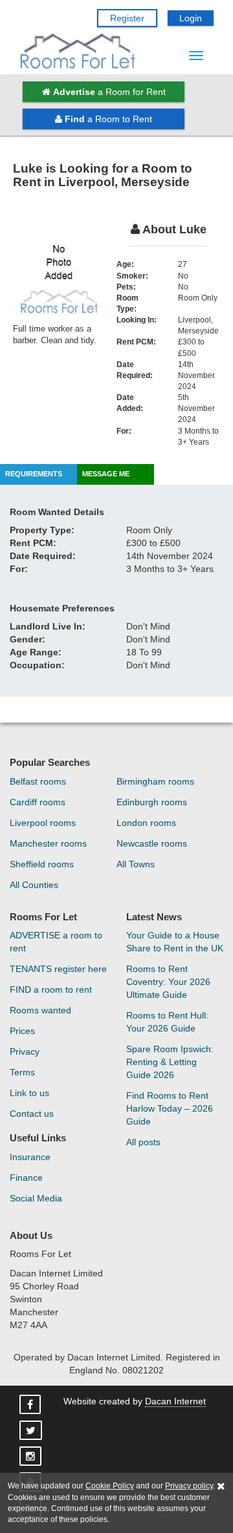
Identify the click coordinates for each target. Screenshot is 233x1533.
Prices (22, 1031)
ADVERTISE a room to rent (56, 941)
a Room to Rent (108, 119)
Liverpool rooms (43, 823)
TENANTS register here (58, 969)
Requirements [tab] (33, 474)
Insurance (30, 1157)
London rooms (146, 823)
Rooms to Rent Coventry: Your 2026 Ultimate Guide (168, 982)
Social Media (36, 1198)
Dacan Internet (175, 1401)
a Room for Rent (109, 92)
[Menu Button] (196, 56)
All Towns (135, 864)
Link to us (29, 1093)
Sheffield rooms (42, 864)
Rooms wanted (40, 1010)
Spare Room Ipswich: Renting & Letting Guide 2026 (170, 1062)
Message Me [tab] (105, 474)
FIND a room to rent (51, 989)
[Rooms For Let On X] (32, 1431)
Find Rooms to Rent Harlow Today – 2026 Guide (169, 1108)
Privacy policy (189, 1485)
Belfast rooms (38, 781)
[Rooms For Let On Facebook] (31, 1405)
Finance (26, 1177)
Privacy (24, 1051)
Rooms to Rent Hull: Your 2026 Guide (167, 1021)
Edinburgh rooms (151, 802)
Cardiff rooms (37, 802)
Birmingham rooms (155, 781)
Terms (22, 1072)
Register (127, 18)
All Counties (34, 885)
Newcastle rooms (151, 843)
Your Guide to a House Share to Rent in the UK (174, 941)
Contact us (32, 1113)
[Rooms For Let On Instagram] (31, 1457)
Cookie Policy (109, 1485)
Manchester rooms (48, 843)
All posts (143, 1142)
